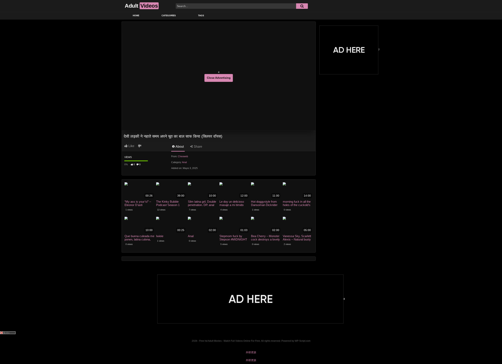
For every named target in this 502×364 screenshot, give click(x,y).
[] (302, 6)
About (179, 146)
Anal (184, 162)
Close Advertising (219, 77)
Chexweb (183, 156)
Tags (201, 15)
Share (197, 146)
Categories (169, 15)
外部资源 (251, 352)
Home (136, 15)
